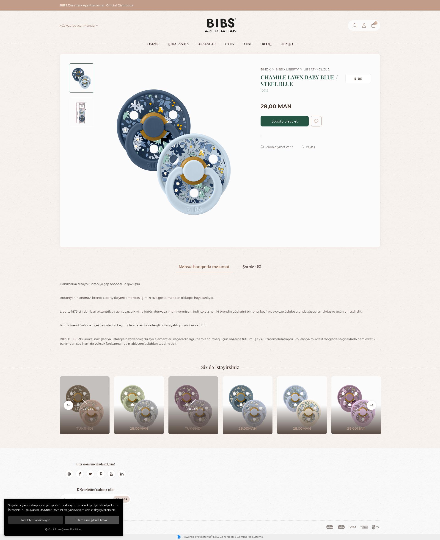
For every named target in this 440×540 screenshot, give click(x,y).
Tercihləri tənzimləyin (35, 520)
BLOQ (267, 43)
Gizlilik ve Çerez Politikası (65, 529)
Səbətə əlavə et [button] (285, 121)
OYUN (229, 43)
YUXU (248, 43)
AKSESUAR (207, 43)
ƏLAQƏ (287, 43)
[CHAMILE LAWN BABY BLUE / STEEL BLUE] (174, 150)
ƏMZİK (153, 43)
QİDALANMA (178, 43)
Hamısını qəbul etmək (92, 520)
